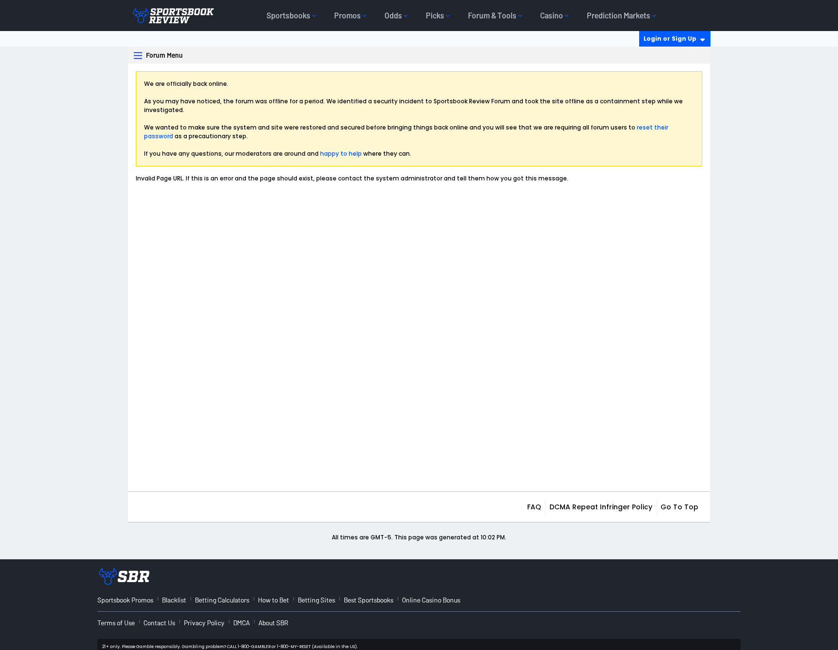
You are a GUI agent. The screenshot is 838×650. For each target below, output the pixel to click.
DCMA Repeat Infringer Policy (600, 507)
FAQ (534, 507)
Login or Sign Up (670, 38)
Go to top (679, 507)
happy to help (341, 153)
